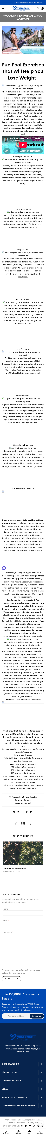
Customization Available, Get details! (24, 2)
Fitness (15, 797)
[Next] (30, 824)
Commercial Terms (16, 1123)
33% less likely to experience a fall (24, 373)
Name (6, 909)
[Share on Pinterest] (26, 811)
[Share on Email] (22, 811)
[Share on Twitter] (18, 811)
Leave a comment (23, 803)
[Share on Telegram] (31, 811)
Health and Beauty (27, 797)
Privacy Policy (34, 1123)
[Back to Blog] (23, 824)
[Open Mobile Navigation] (4, 9)
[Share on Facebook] (14, 811)
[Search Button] (38, 8)
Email (6, 920)
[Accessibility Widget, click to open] (4, 568)
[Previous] (15, 824)
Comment (8, 932)
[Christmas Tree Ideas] (23, 853)
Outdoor (19, 800)
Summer (27, 800)
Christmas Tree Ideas (14, 868)
